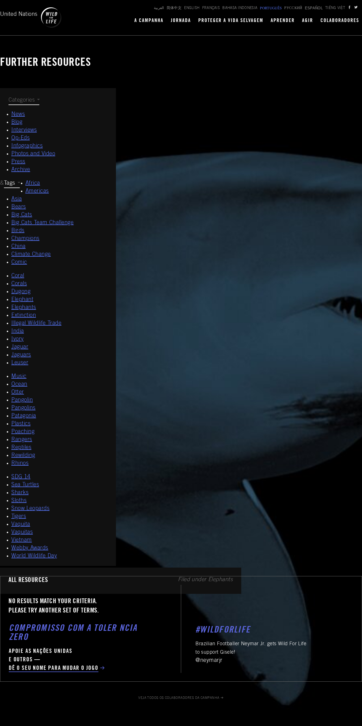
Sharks (20, 493)
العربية (159, 8)
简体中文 (174, 8)
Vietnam (21, 540)
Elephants (23, 308)
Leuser (19, 363)
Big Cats (21, 215)
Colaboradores (339, 20)
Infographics (27, 146)
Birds (18, 231)
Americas (37, 191)
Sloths (19, 501)
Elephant (22, 300)
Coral (17, 276)
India (17, 331)
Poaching (23, 432)
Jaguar (19, 347)
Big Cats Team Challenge (42, 223)
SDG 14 (21, 477)
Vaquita (20, 524)
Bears (18, 207)
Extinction (23, 316)
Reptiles (21, 448)
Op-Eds (20, 138)
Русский (293, 8)
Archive (20, 170)
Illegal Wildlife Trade (36, 323)
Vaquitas (22, 532)
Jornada (181, 20)
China (18, 247)
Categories (21, 100)
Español (314, 8)
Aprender (283, 20)
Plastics (21, 424)
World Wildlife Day (34, 556)
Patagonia (23, 416)
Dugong (21, 292)
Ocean (19, 384)
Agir (307, 20)
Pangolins (23, 408)
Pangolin (22, 400)
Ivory (17, 339)
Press (18, 162)
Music (19, 377)
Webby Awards (29, 548)
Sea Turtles (25, 485)
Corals (19, 284)
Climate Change (31, 255)
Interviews (24, 130)
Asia (16, 199)
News (18, 114)
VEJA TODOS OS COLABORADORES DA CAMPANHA (178, 698)
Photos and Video (33, 154)
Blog (16, 122)
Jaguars (21, 355)
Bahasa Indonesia (239, 8)
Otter (17, 392)
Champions (25, 239)
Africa (32, 183)
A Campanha (148, 20)
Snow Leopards (30, 509)
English (191, 8)
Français (211, 8)
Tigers (18, 517)
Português (271, 8)
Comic (19, 262)
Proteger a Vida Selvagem (231, 20)
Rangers (21, 440)
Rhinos (20, 463)
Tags (9, 183)
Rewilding (23, 456)
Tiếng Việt (335, 8)
